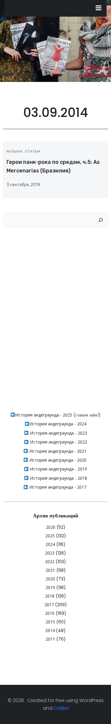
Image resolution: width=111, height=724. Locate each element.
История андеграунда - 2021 (57, 451)
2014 (50, 630)
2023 (49, 553)
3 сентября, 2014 (23, 184)
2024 (50, 544)
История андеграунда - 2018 (58, 478)
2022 (49, 561)
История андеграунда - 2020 (57, 460)
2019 (50, 587)
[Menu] (99, 8)
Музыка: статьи (23, 151)
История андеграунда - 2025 (43, 415)
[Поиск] (101, 220)
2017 (49, 604)
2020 (50, 579)
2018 (49, 596)
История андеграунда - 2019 (58, 469)
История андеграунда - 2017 (57, 487)
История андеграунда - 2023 (58, 433)
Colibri (61, 708)
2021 (50, 570)
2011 (50, 639)
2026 (50, 527)
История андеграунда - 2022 (58, 442)
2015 (50, 622)
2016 (49, 613)
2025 (50, 535)
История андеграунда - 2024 (57, 424)
